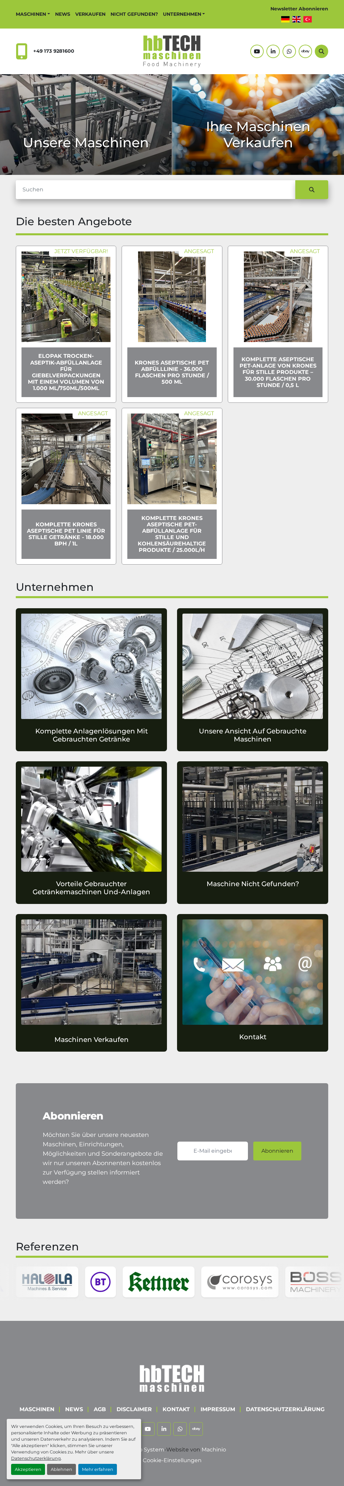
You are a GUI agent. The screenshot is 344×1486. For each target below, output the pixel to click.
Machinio (214, 1449)
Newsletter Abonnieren (299, 9)
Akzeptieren (28, 1469)
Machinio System (141, 1449)
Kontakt (176, 1409)
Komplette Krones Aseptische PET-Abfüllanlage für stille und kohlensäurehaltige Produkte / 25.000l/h (172, 534)
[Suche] (311, 189)
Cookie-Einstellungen (172, 1460)
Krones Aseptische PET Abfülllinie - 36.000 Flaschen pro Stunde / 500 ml (172, 372)
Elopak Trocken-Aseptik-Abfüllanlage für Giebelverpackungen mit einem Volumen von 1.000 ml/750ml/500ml (66, 372)
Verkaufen (90, 14)
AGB (100, 1409)
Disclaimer (134, 1409)
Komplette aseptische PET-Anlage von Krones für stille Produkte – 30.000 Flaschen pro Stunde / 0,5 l (278, 372)
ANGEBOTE (86, 160)
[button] (33, 14)
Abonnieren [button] (277, 1151)
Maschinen (31, 14)
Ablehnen (61, 1469)
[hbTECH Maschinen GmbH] (172, 1377)
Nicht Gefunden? (134, 14)
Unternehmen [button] (182, 14)
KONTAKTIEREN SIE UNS (258, 160)
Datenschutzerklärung (36, 1458)
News (62, 14)
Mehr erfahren (97, 1469)
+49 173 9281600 (53, 51)
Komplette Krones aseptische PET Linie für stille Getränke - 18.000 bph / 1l (66, 534)
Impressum (218, 1409)
